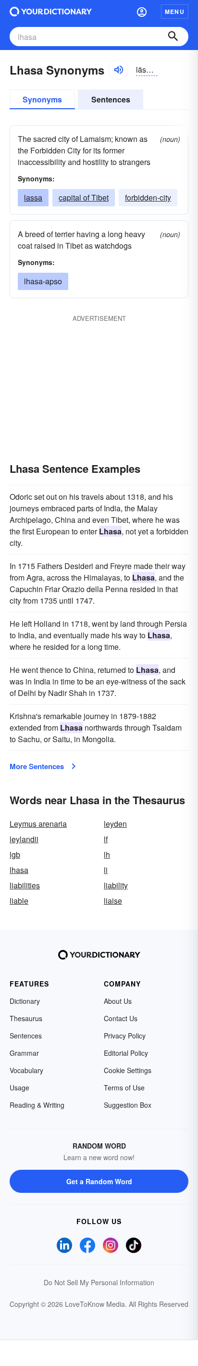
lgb (15, 854)
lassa (33, 197)
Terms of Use (124, 1087)
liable (19, 900)
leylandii (24, 839)
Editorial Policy (126, 1053)
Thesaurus (26, 1018)
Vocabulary (26, 1070)
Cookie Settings (127, 1070)
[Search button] (173, 36)
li (106, 869)
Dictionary (25, 1001)
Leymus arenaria (38, 823)
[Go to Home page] (51, 11)
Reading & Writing (37, 1105)
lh (107, 854)
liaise (113, 900)
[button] (142, 11)
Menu (175, 11)
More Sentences (37, 766)
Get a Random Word (99, 1181)
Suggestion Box (127, 1105)
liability (116, 885)
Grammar (24, 1053)
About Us (118, 1001)
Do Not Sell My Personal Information (99, 1282)
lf (106, 839)
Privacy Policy (125, 1035)
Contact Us (120, 1018)
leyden (115, 823)
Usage (19, 1087)
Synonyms (42, 99)
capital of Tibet (84, 197)
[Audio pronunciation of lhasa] (118, 70)
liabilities (25, 885)
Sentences (110, 99)
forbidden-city (148, 197)
